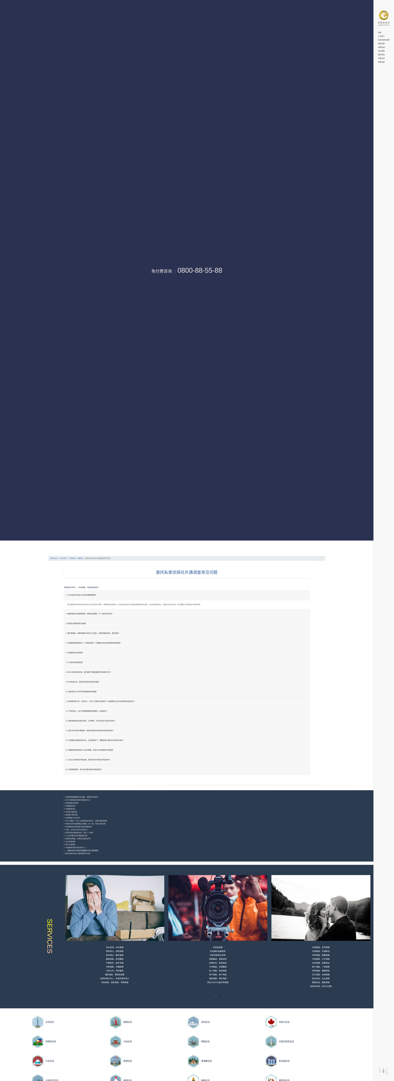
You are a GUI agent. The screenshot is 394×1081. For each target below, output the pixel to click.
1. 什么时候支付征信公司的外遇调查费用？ (81, 595)
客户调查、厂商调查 (218, 967)
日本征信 (49, 1061)
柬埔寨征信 (206, 1061)
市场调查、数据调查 (218, 955)
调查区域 (381, 47)
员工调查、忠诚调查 (218, 975)
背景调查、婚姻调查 (218, 971)
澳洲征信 (205, 1022)
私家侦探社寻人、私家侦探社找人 (321, 978)
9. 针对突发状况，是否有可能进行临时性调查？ (83, 682)
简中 (383, 1071)
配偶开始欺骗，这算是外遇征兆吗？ (78, 839)
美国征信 (127, 1022)
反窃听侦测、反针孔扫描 (218, 986)
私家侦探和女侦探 (115, 955)
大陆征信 (127, 1041)
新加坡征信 (284, 1061)
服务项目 (381, 55)
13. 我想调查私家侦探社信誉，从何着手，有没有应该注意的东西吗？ (91, 721)
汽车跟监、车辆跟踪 (115, 967)
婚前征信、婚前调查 (218, 982)
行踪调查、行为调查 (218, 959)
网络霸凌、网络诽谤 (115, 959)
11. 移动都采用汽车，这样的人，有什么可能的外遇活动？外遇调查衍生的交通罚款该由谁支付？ (100, 701)
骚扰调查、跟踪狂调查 (321, 975)
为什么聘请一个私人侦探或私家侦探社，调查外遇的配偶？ (86, 821)
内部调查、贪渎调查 (218, 947)
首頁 (379, 32)
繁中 (380, 1071)
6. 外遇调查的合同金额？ (75, 653)
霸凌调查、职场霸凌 (321, 959)
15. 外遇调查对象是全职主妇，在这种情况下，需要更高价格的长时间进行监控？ (95, 740)
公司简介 (381, 36)
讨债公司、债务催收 (321, 971)
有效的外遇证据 (71, 812)
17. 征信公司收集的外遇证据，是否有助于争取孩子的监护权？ (88, 760)
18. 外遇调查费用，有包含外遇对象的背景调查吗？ (84, 769)
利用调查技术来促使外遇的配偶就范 (78, 827)
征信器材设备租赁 (115, 951)
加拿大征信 (284, 1022)
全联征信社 (54, 558)
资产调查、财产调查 (115, 975)
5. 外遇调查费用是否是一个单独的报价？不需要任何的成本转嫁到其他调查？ (94, 643)
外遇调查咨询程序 (72, 803)
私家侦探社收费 (384, 40)
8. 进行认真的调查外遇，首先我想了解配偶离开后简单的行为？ (89, 672)
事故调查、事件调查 (115, 978)
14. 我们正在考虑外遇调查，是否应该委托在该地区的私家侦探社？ (90, 730)
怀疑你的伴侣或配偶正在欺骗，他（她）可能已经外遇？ (86, 824)
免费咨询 (381, 58)
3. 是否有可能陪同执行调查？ (76, 623)
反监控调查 (115, 947)
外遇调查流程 (70, 806)
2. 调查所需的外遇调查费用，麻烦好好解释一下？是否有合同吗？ (89, 614)
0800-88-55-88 (200, 270)
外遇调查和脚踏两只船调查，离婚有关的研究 (81, 797)
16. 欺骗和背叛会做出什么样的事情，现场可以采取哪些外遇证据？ (90, 750)
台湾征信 (49, 1022)
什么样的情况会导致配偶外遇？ (76, 836)
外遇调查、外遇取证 (76, 558)
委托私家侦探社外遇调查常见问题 (77, 853)
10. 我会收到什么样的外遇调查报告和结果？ (82, 691)
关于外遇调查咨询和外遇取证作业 (77, 800)
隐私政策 (381, 43)
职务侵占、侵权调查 (321, 951)
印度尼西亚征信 (286, 1041)
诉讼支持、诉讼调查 (321, 947)
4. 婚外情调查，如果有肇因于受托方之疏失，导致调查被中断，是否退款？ (93, 633)
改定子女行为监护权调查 (114, 982)
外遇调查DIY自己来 (72, 818)
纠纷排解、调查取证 (218, 963)
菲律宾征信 (50, 1041)
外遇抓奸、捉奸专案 (321, 963)
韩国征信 (205, 1041)
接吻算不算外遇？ (72, 815)
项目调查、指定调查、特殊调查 (321, 982)
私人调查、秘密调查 (115, 971)
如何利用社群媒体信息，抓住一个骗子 (79, 833)
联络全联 (381, 62)
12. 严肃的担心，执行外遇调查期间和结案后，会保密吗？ (87, 711)
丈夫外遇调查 (70, 841)
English (387, 1072)
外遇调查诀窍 (70, 809)
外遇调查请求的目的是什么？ (76, 847)
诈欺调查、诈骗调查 (321, 967)
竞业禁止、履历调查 (321, 955)
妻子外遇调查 (70, 844)
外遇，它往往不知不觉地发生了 (76, 830)
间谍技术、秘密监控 (115, 963)
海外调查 (381, 51)
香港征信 (127, 1061)
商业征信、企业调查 (218, 978)
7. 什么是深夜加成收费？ (75, 662)
